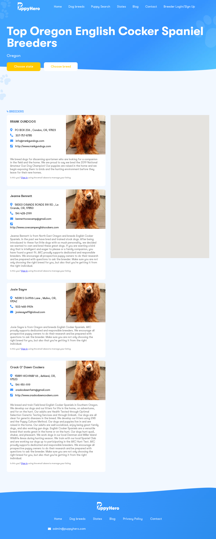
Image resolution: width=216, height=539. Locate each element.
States (121, 6)
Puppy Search (100, 6)
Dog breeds (76, 6)
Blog (136, 6)
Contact (151, 6)
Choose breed (61, 66)
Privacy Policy (133, 518)
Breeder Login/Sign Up (179, 6)
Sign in (24, 177)
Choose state (23, 66)
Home (58, 6)
